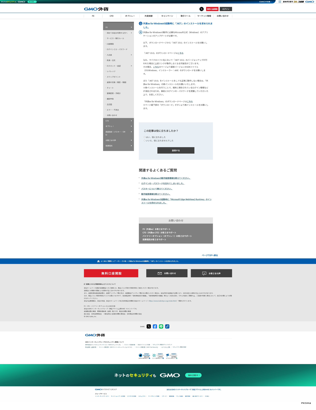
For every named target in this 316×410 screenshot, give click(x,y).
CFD (107, 121)
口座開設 (110, 44)
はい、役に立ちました (156, 137)
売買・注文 (111, 60)
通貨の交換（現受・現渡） (117, 82)
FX (118, 261)
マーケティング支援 (153, 396)
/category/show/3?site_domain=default (132, 27)
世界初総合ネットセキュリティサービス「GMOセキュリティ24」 (103, 345)
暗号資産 (187, 396)
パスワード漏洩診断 (129, 345)
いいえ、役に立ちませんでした (159, 140)
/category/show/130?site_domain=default (132, 120)
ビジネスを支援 (131, 396)
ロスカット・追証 (114, 66)
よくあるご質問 (106, 261)
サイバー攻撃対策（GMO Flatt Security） (147, 347)
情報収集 (171, 396)
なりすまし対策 (165, 347)
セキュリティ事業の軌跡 (179, 347)
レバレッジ (111, 71)
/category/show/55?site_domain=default (132, 145)
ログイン (225, 9)
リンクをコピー (167, 326)
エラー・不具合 (113, 110)
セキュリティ (142, 396)
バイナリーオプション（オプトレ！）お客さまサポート (167, 235)
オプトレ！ (110, 126)
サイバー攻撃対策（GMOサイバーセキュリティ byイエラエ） (116, 347)
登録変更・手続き (114, 93)
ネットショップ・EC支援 (118, 396)
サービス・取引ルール (115, 38)
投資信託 (109, 145)
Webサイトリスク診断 (144, 345)
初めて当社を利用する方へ (117, 33)
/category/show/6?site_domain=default (132, 126)
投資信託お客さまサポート (154, 239)
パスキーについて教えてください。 (157, 188)
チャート (110, 88)
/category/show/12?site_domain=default (132, 65)
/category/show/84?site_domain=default (132, 32)
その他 (124, 261)
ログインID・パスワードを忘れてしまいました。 (163, 183)
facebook (155, 326)
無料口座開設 (212, 9)
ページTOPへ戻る (210, 255)
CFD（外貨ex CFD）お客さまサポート (159, 232)
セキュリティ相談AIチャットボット (162, 344)
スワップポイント (114, 77)
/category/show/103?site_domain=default (132, 140)
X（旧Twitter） (201, 9)
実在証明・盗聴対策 (90, 347)
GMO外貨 (95, 335)
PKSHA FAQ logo (308, 403)
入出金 (109, 55)
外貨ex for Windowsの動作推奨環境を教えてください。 (166, 178)
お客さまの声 (111, 140)
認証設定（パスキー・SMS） (115, 133)
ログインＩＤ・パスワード (117, 49)
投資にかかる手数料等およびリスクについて (101, 284)
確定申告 (110, 99)
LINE (161, 326)
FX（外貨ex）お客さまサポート (157, 229)
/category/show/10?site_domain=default (132, 54)
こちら (181, 52)
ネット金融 (180, 396)
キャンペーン (167, 15)
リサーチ (164, 396)
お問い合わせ (112, 115)
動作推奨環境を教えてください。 (156, 193)
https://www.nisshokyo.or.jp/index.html (162, 301)
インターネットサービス (102, 396)
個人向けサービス (197, 396)
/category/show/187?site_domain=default (132, 131)
